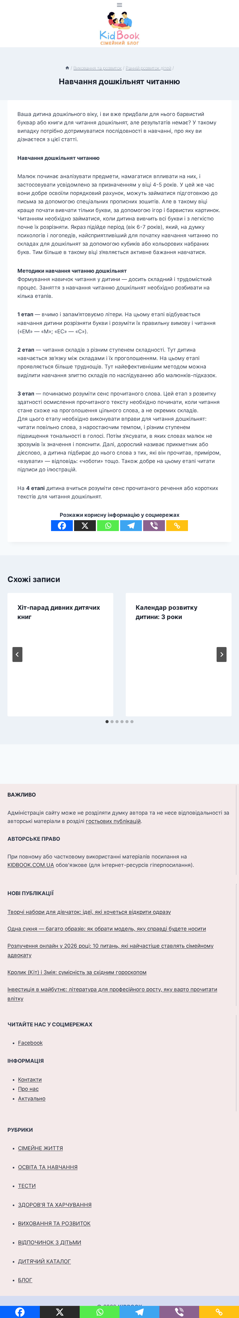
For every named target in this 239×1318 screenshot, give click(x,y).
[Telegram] (131, 525)
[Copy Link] (177, 525)
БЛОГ (25, 1280)
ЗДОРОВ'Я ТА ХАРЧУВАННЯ (54, 1205)
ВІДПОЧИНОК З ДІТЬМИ (49, 1242)
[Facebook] (62, 525)
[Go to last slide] (17, 654)
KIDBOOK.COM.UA (30, 865)
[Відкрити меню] (119, 5)
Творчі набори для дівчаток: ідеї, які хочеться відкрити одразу (89, 912)
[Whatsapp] (108, 525)
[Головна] (67, 68)
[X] (85, 525)
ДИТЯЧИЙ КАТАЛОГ (44, 1261)
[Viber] (154, 525)
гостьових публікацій (113, 821)
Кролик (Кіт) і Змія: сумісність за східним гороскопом (77, 972)
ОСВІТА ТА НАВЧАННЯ (47, 1167)
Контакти (30, 1079)
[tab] (107, 721)
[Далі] (222, 654)
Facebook (30, 1043)
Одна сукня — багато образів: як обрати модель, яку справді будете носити (106, 929)
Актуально (31, 1098)
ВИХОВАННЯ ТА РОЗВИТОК (54, 1223)
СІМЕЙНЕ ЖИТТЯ (40, 1148)
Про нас (28, 1089)
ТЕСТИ (27, 1186)
